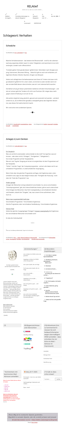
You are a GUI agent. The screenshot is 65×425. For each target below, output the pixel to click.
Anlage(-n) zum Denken (17, 139)
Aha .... (15, 237)
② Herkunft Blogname (35, 16)
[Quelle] (12, 269)
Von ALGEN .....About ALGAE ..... (28, 274)
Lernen (7, 239)
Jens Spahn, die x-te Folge (33, 264)
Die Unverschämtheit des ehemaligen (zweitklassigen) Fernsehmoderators (31, 295)
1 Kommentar (15, 125)
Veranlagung (13, 239)
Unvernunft (50, 124)
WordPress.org (47, 362)
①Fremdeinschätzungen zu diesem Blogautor (22, 16)
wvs (26, 52)
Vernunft (8, 125)
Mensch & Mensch (25, 237)
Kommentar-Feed (48, 358)
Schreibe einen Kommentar (38, 239)
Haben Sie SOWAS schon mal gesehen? (31, 260)
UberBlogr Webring (28, 335)
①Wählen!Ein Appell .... (8, 16)
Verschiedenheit (25, 239)
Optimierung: (52, 273)
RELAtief (32, 6)
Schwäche (10, 45)
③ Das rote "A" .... (45, 16)
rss (4, 402)
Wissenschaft (33, 237)
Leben (30, 124)
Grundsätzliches (24, 124)
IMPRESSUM (37, 23)
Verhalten (55, 124)
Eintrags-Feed (47, 355)
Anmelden (46, 351)
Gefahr (45, 124)
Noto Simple (34, 422)
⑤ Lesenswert (27, 22)
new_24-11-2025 (31, 372)
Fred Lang (25, 268)
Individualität (52, 237)
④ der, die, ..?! (55, 16)
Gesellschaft (17, 124)
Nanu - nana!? (26, 387)
